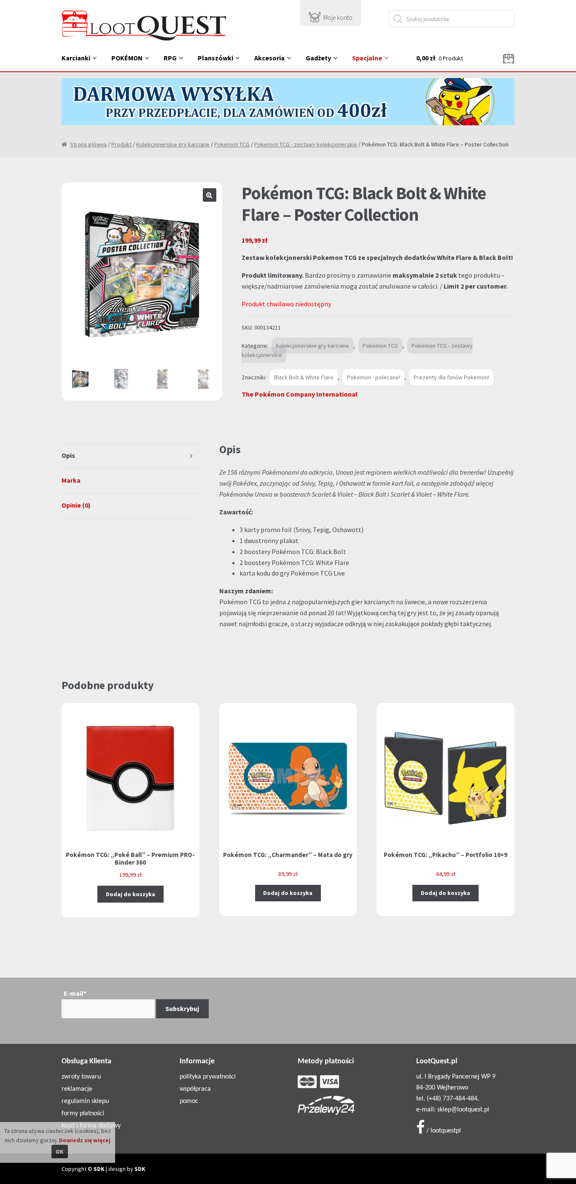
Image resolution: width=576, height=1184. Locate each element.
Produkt (121, 144)
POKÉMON (127, 58)
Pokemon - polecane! (373, 377)
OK (60, 1151)
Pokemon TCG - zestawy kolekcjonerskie (305, 144)
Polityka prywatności (208, 1076)
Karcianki (76, 58)
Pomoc (189, 1101)
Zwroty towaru (81, 1076)
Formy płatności (83, 1113)
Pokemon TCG (232, 144)
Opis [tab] (68, 455)
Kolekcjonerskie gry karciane (173, 144)
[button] (209, 195)
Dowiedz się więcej (84, 1140)
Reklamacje (77, 1089)
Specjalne (367, 58)
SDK (99, 1169)
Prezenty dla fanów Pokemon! (451, 377)
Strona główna (88, 144)
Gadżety (318, 58)
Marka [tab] (71, 480)
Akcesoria (269, 58)
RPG (170, 58)
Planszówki (215, 58)
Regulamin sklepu (85, 1101)
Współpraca (195, 1089)
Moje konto (338, 18)
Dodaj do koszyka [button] (130, 894)
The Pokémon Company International (300, 394)
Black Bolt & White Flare (304, 377)
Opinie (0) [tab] (76, 505)
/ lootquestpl (443, 1130)
